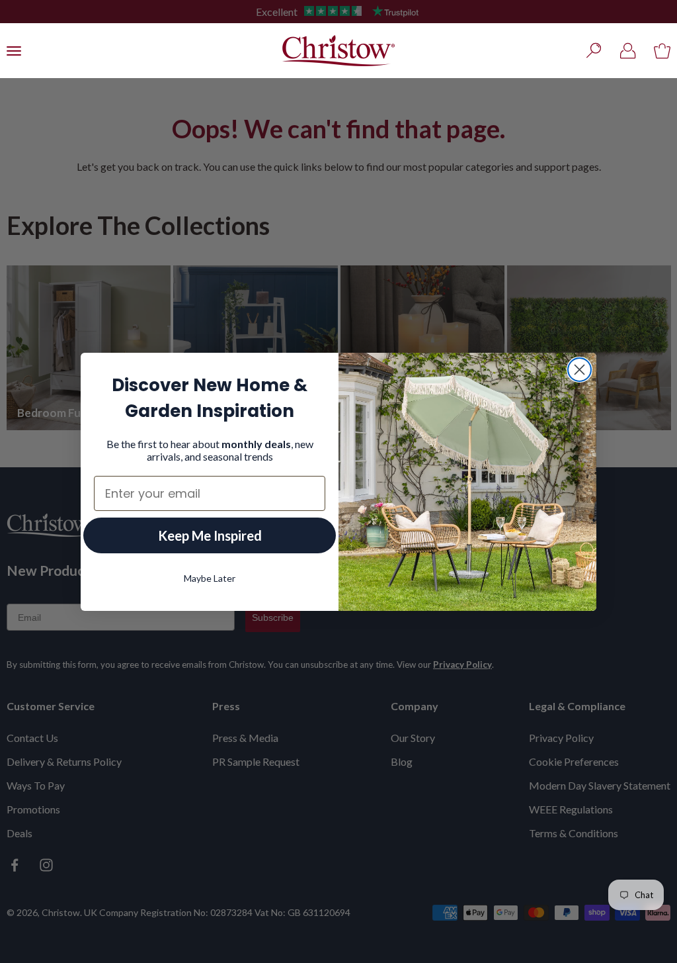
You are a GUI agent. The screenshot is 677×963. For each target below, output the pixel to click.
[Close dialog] (579, 369)
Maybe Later (209, 578)
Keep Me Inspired (210, 535)
